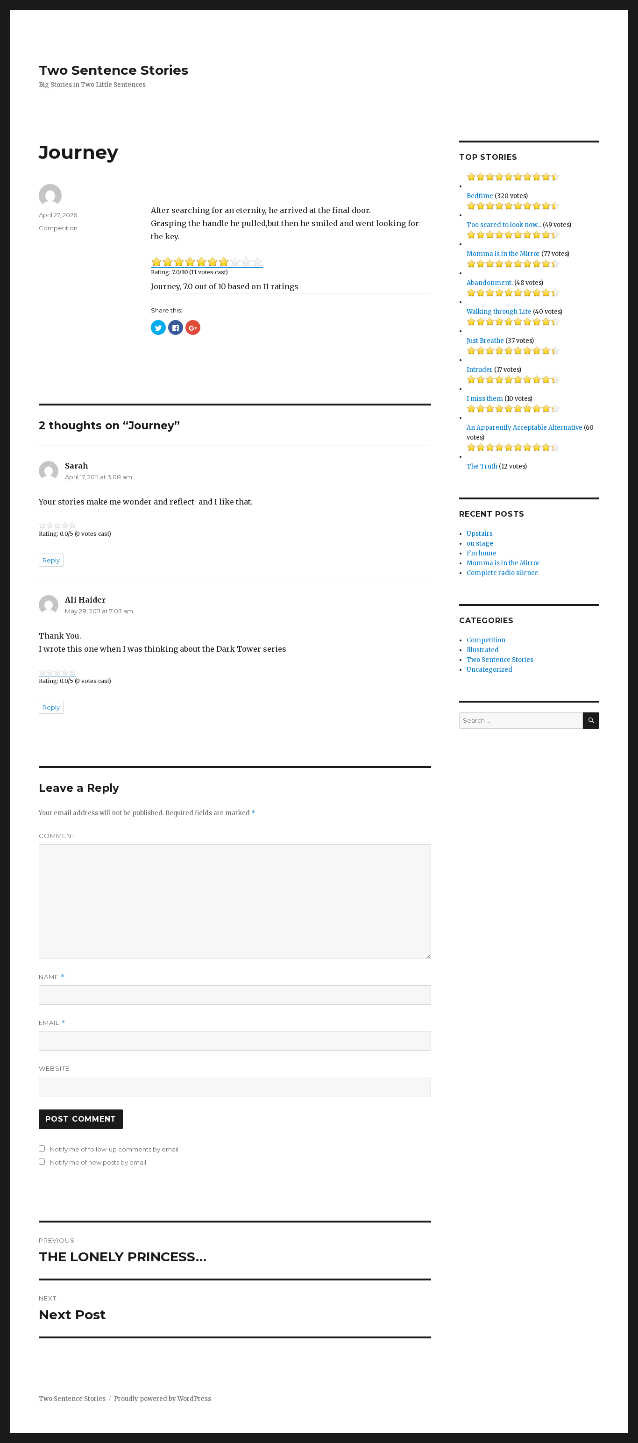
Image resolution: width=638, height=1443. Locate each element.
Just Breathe (485, 341)
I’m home (481, 553)
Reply (51, 560)
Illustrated (483, 650)
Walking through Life (499, 312)
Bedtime (480, 196)
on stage (480, 543)
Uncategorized (489, 670)
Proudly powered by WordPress (162, 1399)
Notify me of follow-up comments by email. (115, 1149)
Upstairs (480, 534)
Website (54, 1068)
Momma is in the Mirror (503, 254)
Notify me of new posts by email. (99, 1162)
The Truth (482, 466)
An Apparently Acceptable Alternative (524, 428)
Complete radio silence (502, 573)
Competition (58, 228)
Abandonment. (490, 283)
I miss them (485, 399)
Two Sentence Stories (113, 70)
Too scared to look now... (504, 225)
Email (52, 1023)
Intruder (480, 370)
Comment (57, 835)
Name (52, 977)
